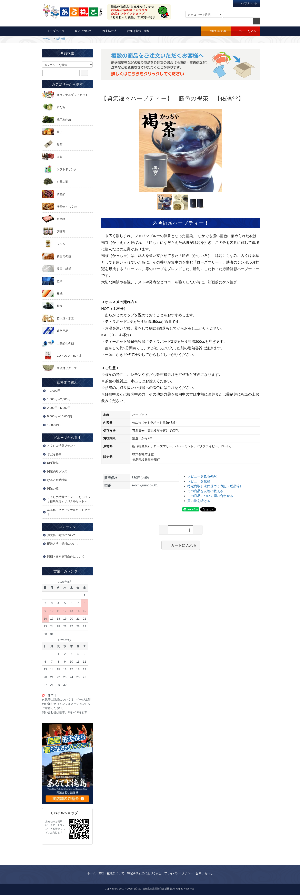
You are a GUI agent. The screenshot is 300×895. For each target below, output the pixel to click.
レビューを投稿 (198, 481)
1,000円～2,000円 (58, 399)
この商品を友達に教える (205, 491)
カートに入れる (184, 545)
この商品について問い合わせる (210, 496)
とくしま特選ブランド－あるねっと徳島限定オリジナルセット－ (68, 499)
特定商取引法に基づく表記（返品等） (215, 486)
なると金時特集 (57, 480)
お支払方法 (109, 31)
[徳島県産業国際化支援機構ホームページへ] (67, 763)
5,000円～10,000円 (59, 416)
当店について (83, 31)
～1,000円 (53, 390)
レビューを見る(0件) (202, 476)
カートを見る (247, 31)
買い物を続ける (198, 500)
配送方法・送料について (63, 543)
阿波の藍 (53, 488)
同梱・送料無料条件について (65, 556)
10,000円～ (54, 425)
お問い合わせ (218, 31)
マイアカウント (248, 3)
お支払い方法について (61, 535)
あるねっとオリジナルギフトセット (68, 512)
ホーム (46, 38)
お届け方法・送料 (138, 31)
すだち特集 (54, 454)
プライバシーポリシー (178, 873)
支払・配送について (111, 873)
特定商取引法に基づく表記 (144, 873)
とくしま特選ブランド (61, 445)
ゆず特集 (53, 462)
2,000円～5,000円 (58, 407)
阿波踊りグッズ (57, 471)
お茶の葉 (60, 38)
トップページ (55, 31)
